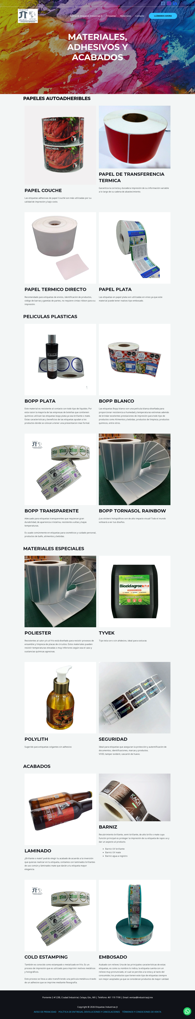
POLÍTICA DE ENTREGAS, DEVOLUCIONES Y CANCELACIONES (89, 1011)
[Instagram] (169, 3)
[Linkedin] (175, 3)
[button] (187, 1011)
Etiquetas (111, 15)
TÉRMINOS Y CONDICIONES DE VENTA (141, 1011)
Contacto (139, 15)
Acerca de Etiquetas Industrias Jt (86, 15)
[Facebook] (163, 3)
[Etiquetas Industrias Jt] (28, 15)
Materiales (125, 15)
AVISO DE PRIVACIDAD (45, 1011)
